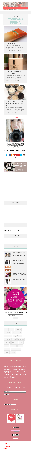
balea (11, 329)
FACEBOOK (15, 235)
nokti (21, 342)
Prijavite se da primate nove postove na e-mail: (15, 312)
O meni (5, 443)
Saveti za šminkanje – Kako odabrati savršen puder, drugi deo (15, 103)
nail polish (7, 339)
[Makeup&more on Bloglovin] (15, 431)
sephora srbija (16, 349)
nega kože (21, 339)
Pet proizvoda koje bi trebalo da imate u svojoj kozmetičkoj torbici (19, 275)
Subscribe (6, 394)
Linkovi (5, 445)
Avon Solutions (10, 43)
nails (14, 339)
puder (6, 345)
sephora (7, 349)
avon (6, 329)
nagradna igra (17, 336)
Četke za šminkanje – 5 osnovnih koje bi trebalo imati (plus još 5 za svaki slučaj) (19, 262)
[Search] (26, 12)
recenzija (13, 345)
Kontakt (5, 448)
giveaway (18, 329)
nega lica (7, 342)
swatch (7, 352)
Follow (15, 157)
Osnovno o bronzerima (18, 266)
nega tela (14, 342)
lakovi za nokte (17, 332)
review (20, 345)
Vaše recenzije (6, 446)
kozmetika (7, 332)
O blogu (5, 442)
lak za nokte (8, 336)
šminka (13, 352)
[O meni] (15, 149)
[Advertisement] (17, 186)
